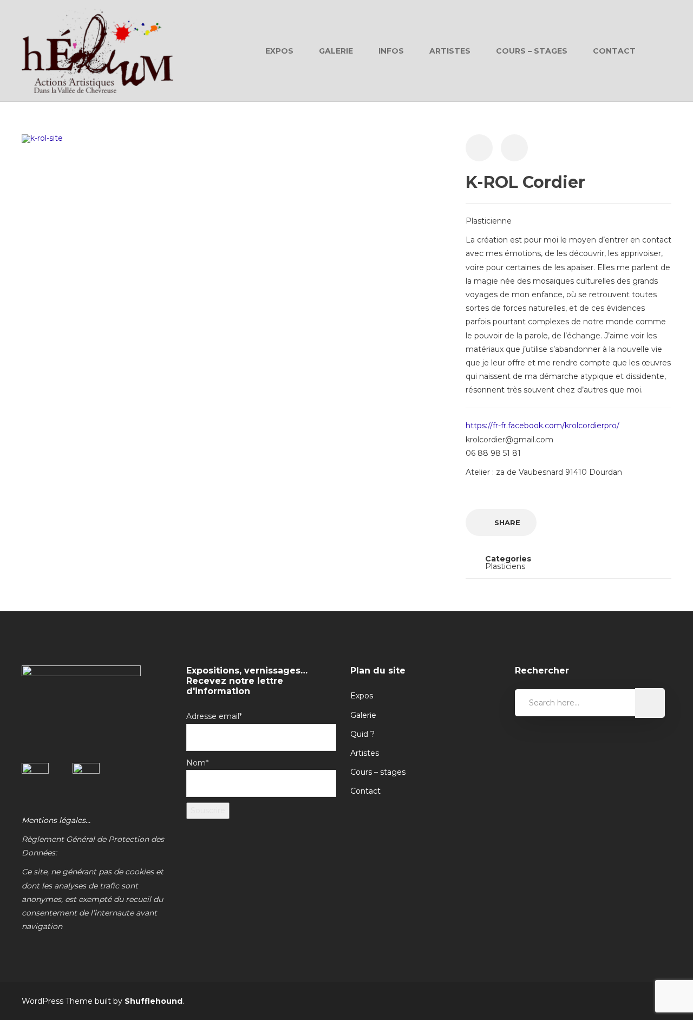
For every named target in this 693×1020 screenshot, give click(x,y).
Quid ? (362, 734)
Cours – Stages (531, 51)
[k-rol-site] (42, 138)
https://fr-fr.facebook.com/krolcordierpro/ (542, 425)
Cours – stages (378, 772)
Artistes (449, 51)
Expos (279, 51)
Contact (614, 51)
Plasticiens (505, 566)
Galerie (336, 51)
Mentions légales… (56, 820)
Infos (391, 51)
